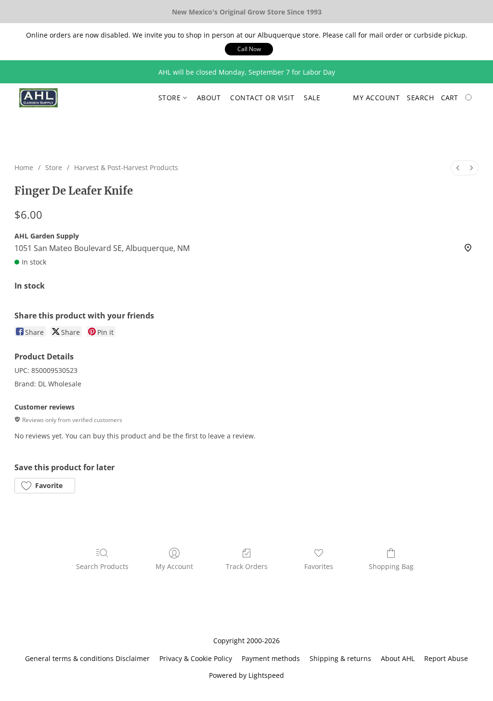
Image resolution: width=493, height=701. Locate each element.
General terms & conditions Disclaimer (87, 658)
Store (170, 97)
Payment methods (271, 658)
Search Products (102, 566)
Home (23, 167)
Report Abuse (446, 658)
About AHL (398, 658)
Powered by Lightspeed (246, 675)
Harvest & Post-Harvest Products (126, 167)
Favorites (318, 566)
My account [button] (376, 97)
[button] (249, 49)
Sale (312, 97)
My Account (174, 566)
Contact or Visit (262, 97)
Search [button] (420, 97)
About (209, 97)
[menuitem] (458, 168)
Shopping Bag (391, 566)
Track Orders (247, 566)
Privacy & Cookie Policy (195, 658)
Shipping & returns (340, 658)
